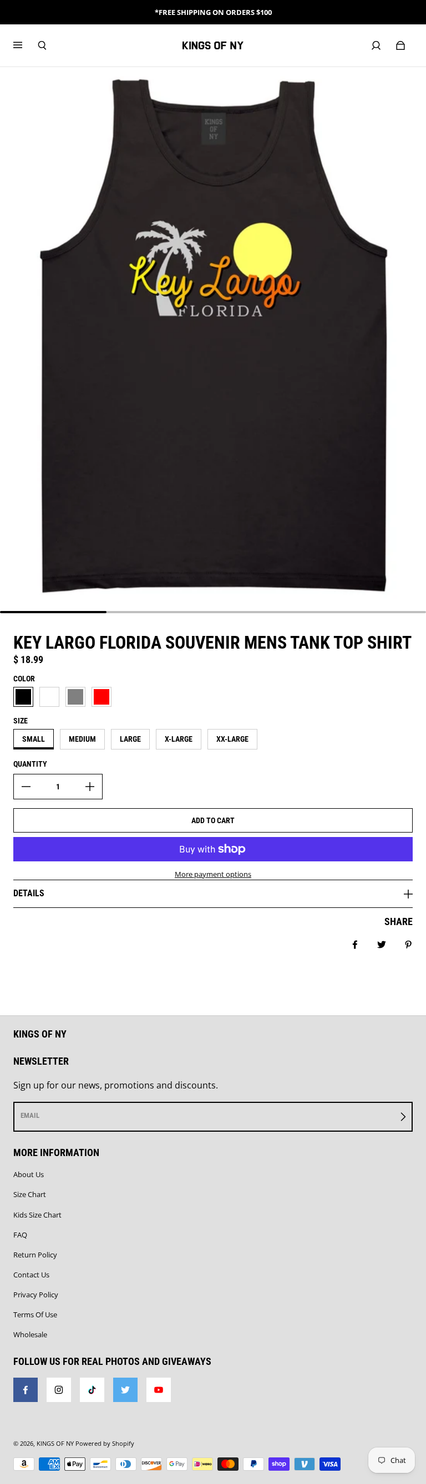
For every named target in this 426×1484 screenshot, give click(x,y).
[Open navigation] (25, 45)
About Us (28, 1174)
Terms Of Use (35, 1314)
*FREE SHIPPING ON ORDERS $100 (213, 12)
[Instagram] (59, 1390)
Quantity (30, 763)
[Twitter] (125, 1390)
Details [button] (28, 893)
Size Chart (29, 1194)
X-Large (178, 739)
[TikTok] (92, 1390)
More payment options (213, 874)
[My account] (376, 45)
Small (33, 739)
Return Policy (35, 1255)
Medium (82, 739)
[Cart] (400, 45)
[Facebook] (25, 1390)
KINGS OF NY (55, 1443)
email (30, 1115)
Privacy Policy (35, 1295)
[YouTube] (158, 1390)
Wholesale (30, 1334)
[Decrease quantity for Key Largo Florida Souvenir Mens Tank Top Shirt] (26, 786)
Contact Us (31, 1275)
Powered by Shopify (104, 1443)
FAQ (20, 1235)
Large (130, 739)
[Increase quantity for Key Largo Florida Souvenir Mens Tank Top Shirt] (90, 786)
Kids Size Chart (37, 1215)
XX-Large (232, 739)
